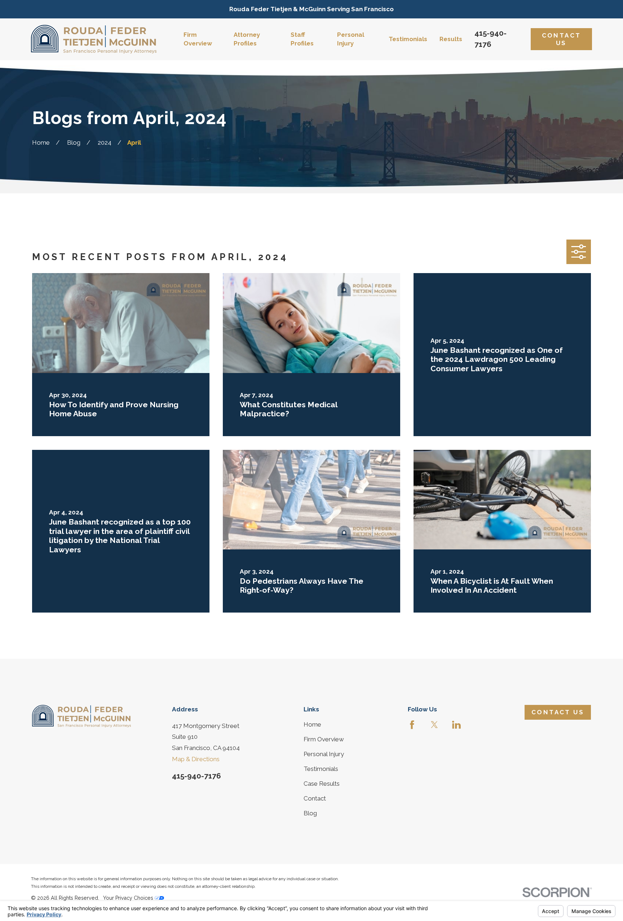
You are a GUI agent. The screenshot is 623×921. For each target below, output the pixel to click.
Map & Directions (196, 759)
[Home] (93, 39)
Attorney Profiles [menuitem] (247, 39)
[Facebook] (412, 724)
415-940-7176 (196, 775)
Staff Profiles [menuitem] (302, 39)
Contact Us (561, 39)
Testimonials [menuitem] (408, 39)
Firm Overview (324, 739)
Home (312, 724)
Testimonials (321, 768)
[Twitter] (434, 724)
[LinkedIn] (456, 724)
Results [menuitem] (450, 39)
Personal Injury (324, 754)
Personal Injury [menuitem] (350, 39)
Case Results (322, 783)
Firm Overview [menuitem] (198, 39)
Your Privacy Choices (129, 898)
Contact (315, 798)
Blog (310, 813)
